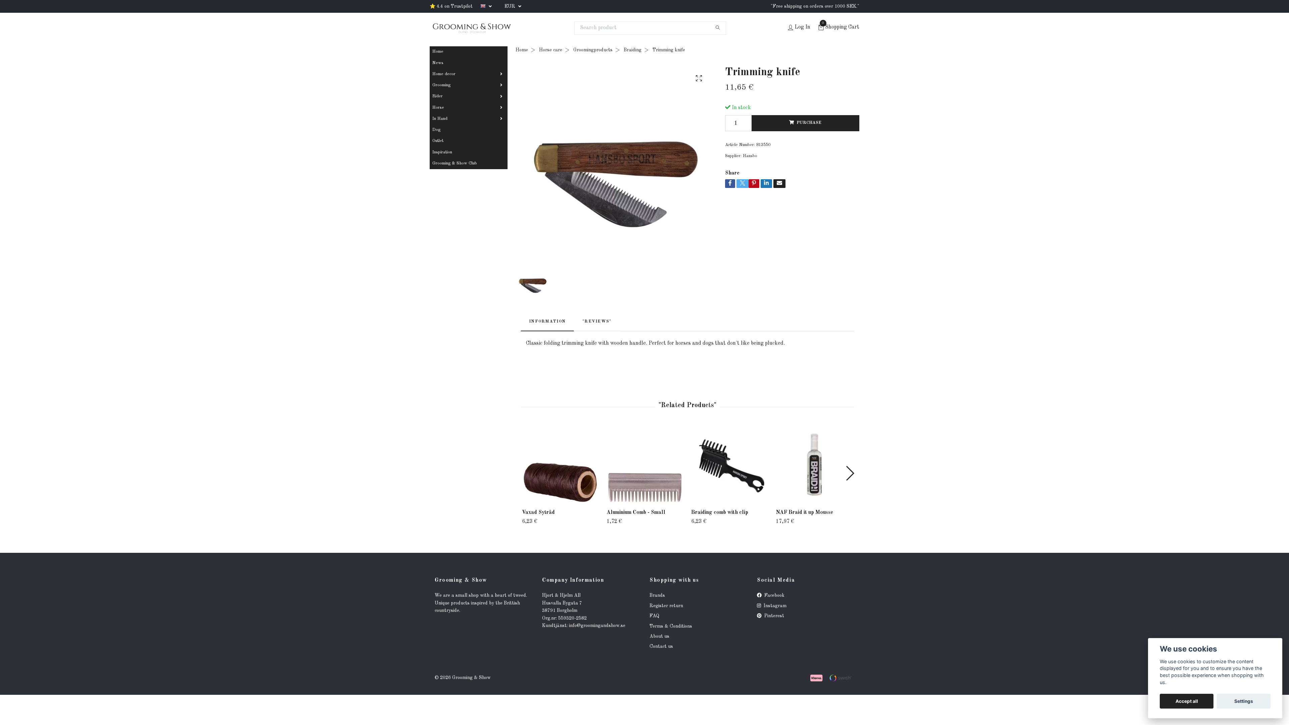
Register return (666, 605)
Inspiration (442, 152)
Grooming (441, 85)
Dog (436, 130)
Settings (1243, 701)
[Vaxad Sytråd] (560, 465)
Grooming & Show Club (454, 163)
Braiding (632, 50)
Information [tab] (547, 321)
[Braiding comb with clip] (729, 465)
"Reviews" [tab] (597, 321)
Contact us (661, 646)
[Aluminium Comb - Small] (645, 465)
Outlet (437, 141)
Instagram (774, 605)
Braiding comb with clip (719, 512)
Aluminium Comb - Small (636, 512)
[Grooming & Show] (472, 28)
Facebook (773, 595)
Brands (657, 595)
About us (659, 636)
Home (437, 51)
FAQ (654, 616)
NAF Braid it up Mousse (804, 512)
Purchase (809, 122)
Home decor (444, 74)
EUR (511, 6)
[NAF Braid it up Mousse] (814, 465)
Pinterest (773, 616)
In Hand (439, 118)
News (437, 63)
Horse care (550, 50)
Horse (438, 107)
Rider (437, 96)
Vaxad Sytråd (538, 512)
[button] (849, 473)
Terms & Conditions (671, 626)
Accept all (1187, 701)
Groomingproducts (593, 50)
